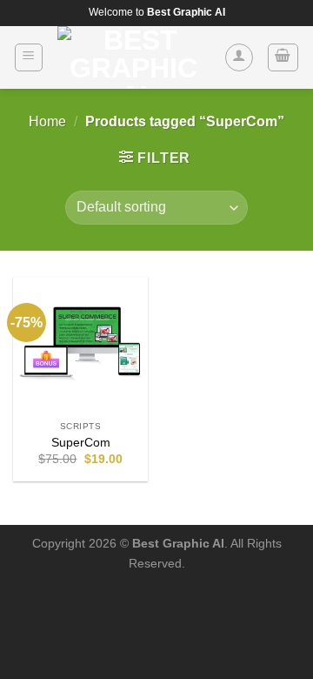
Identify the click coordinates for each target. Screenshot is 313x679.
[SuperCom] (80, 344)
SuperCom (80, 442)
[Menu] (29, 57)
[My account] (239, 57)
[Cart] (283, 57)
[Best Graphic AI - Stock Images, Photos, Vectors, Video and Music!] (133, 57)
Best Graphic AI (178, 543)
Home (47, 121)
